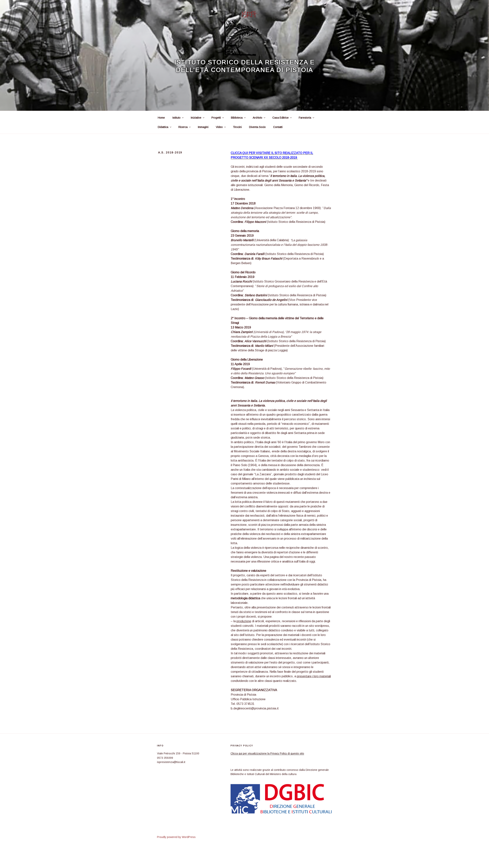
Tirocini (237, 127)
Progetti (216, 117)
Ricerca (183, 127)
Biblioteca (237, 117)
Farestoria (305, 117)
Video (219, 127)
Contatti (278, 127)
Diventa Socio (257, 127)
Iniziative (196, 117)
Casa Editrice (280, 117)
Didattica (163, 127)
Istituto (176, 117)
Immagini (203, 127)
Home (161, 117)
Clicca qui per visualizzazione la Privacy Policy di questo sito (267, 753)
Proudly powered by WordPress (176, 837)
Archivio (257, 117)
